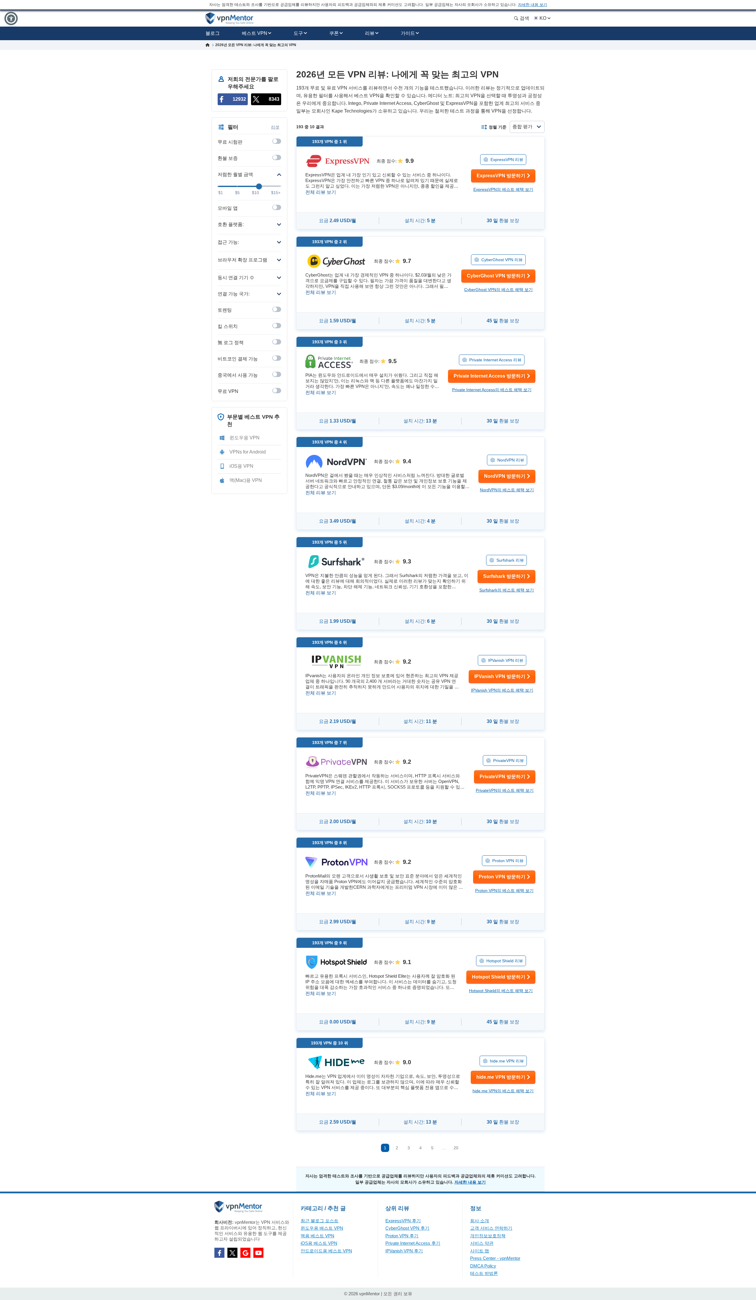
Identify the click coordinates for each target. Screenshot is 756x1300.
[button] (11, 18)
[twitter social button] (232, 1253)
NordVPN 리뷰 (510, 460)
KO (543, 18)
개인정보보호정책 (488, 1235)
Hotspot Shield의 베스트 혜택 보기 (501, 990)
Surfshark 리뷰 (510, 560)
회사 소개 (479, 1220)
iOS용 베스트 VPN (319, 1243)
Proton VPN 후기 (401, 1235)
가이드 (408, 33)
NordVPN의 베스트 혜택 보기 (507, 490)
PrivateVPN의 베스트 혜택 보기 (505, 790)
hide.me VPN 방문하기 (500, 1077)
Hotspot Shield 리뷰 (504, 960)
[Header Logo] (230, 18)
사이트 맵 (479, 1250)
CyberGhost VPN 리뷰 (502, 259)
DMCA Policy (483, 1265)
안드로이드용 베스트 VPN (326, 1250)
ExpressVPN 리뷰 (507, 159)
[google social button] (245, 1253)
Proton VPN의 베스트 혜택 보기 (504, 890)
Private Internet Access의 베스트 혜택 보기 (492, 389)
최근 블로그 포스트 (319, 1220)
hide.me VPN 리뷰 (507, 1061)
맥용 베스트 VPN (317, 1235)
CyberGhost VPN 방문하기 (496, 275)
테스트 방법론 (484, 1273)
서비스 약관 (481, 1243)
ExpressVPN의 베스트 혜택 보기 (503, 189)
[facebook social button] (219, 1253)
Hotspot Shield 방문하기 (498, 976)
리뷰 (369, 33)
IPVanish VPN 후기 (404, 1250)
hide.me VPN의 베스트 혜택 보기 (503, 1090)
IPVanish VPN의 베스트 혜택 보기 (502, 690)
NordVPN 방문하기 (504, 476)
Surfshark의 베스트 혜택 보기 (506, 590)
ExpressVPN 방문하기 (501, 175)
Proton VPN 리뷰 (508, 860)
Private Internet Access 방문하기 (489, 375)
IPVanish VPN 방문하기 (499, 676)
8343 (274, 99)
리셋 (275, 127)
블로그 (213, 33)
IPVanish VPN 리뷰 (505, 660)
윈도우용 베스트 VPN (322, 1228)
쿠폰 (334, 33)
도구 (298, 33)
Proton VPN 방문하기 (502, 876)
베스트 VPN (254, 33)
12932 (239, 99)
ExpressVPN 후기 (403, 1220)
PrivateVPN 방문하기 (502, 776)
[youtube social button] (258, 1253)
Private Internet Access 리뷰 (495, 360)
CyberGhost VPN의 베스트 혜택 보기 (498, 289)
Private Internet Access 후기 (412, 1243)
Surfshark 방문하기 (504, 576)
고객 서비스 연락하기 (491, 1228)
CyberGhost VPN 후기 (407, 1228)
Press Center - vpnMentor (495, 1258)
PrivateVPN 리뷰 (508, 760)
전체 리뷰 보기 (320, 192)
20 (456, 1147)
